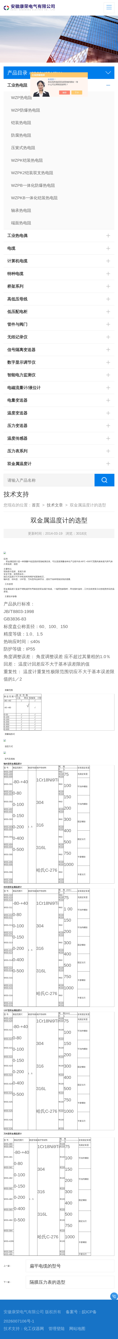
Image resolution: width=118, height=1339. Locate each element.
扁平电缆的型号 (45, 1266)
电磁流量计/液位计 (24, 387)
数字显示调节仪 (21, 362)
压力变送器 (17, 425)
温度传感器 (17, 438)
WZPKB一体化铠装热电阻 (34, 198)
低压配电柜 (17, 311)
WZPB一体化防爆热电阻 (33, 185)
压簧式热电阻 (23, 147)
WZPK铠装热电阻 (27, 160)
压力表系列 (17, 451)
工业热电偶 (17, 235)
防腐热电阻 (21, 135)
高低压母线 (17, 299)
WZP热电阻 (21, 97)
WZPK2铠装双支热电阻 (32, 172)
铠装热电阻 (21, 122)
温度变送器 (17, 413)
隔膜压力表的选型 (47, 1282)
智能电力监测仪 (21, 375)
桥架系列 (15, 286)
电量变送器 (17, 400)
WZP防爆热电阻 (25, 110)
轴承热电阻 (21, 210)
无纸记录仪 (17, 337)
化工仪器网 (34, 1328)
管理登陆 (56, 1328)
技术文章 (55, 505)
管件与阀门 (17, 324)
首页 (36, 505)
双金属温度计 (19, 463)
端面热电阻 (21, 223)
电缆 (11, 248)
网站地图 (77, 1328)
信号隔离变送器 (21, 349)
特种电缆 (15, 273)
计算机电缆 (17, 261)
